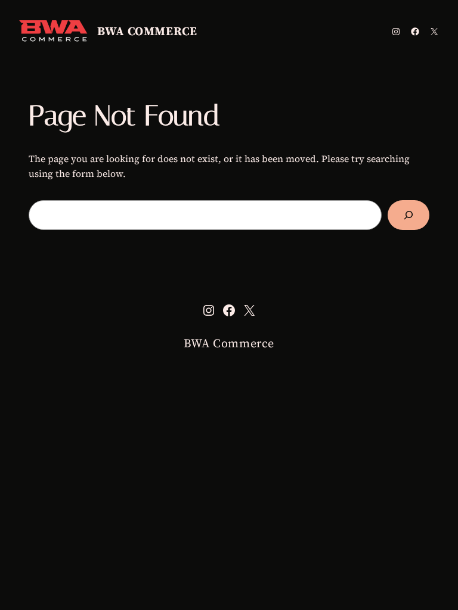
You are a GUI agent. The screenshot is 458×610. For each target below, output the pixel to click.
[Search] (408, 214)
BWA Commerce (147, 31)
